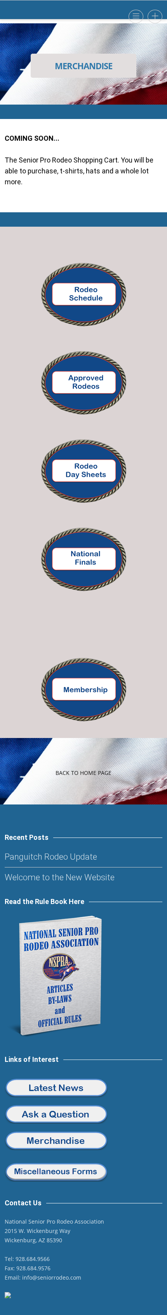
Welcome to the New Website (60, 877)
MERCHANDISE (83, 66)
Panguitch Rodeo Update (51, 857)
